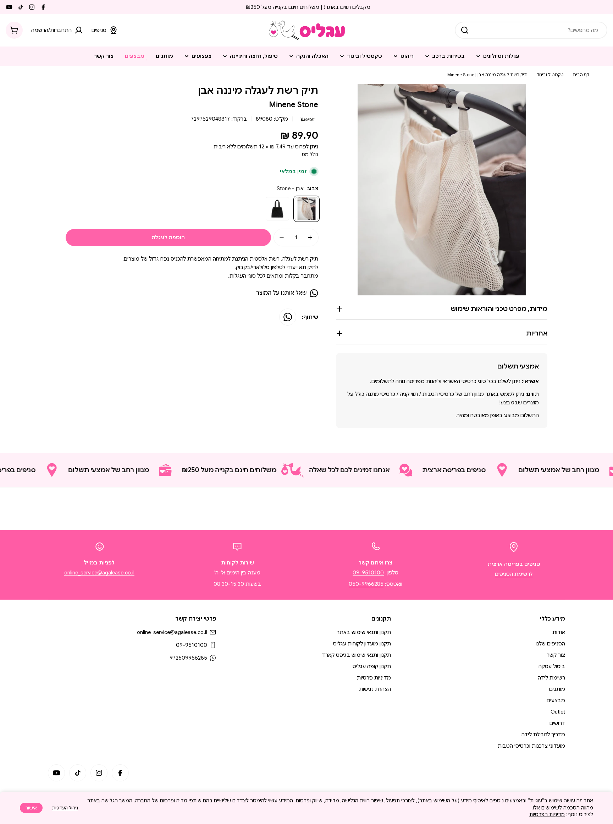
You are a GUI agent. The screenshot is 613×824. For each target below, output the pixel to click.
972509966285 (188, 658)
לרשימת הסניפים (513, 574)
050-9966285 (366, 584)
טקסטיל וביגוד (550, 74)
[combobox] (531, 30)
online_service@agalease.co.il (99, 572)
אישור (31, 808)
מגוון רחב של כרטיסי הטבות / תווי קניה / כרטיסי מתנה (425, 394)
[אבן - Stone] (306, 208)
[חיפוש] (464, 30)
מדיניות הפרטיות (547, 814)
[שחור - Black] (277, 208)
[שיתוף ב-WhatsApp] (287, 317)
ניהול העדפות (65, 808)
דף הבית (581, 74)
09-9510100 (368, 572)
